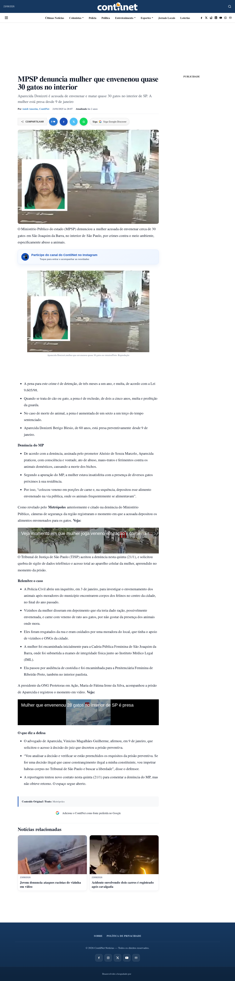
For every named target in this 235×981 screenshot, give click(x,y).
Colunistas (75, 18)
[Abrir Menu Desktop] (6, 18)
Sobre (98, 936)
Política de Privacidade (124, 936)
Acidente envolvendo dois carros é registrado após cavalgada (123, 884)
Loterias (185, 18)
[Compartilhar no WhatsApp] (84, 122)
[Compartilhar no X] (74, 122)
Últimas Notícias (54, 18)
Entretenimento (124, 18)
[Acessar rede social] (201, 18)
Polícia (92, 18)
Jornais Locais (166, 18)
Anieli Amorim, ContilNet (35, 109)
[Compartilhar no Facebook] (64, 122)
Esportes (146, 18)
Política (106, 18)
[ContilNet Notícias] (117, 6)
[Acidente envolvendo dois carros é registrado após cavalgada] (124, 854)
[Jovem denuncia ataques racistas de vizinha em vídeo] (52, 854)
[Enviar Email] (230, 18)
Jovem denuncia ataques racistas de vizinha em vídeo (50, 884)
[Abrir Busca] (230, 6)
